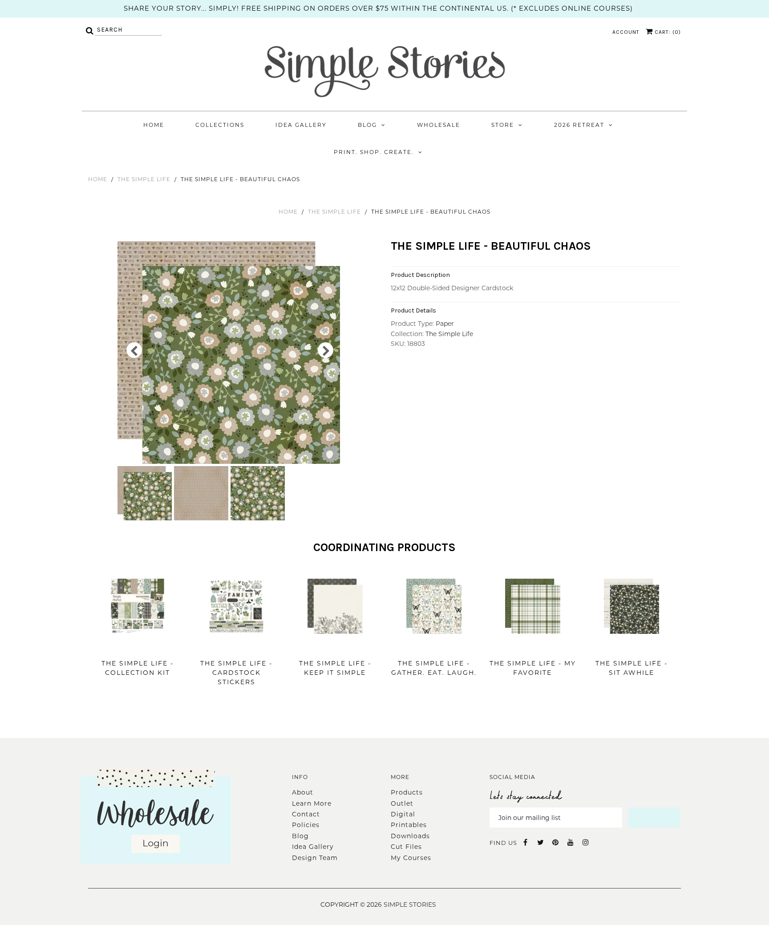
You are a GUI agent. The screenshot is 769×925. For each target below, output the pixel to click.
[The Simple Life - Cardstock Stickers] (236, 647)
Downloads (410, 836)
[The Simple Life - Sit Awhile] (631, 647)
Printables (409, 825)
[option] (229, 352)
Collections (219, 125)
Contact (306, 814)
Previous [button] (134, 350)
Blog (367, 125)
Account (625, 32)
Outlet (402, 803)
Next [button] (325, 350)
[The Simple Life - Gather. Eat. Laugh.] (434, 647)
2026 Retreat (579, 125)
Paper (445, 324)
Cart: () (667, 32)
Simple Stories (410, 905)
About (302, 792)
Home (153, 125)
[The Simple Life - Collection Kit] (137, 647)
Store (502, 125)
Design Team (315, 858)
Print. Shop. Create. (374, 152)
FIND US (503, 842)
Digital (403, 814)
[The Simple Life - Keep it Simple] (335, 647)
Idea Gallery (301, 125)
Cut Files (406, 847)
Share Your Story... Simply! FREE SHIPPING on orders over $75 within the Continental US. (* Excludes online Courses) (378, 8)
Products (407, 792)
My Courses (411, 858)
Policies (306, 825)
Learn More (312, 803)
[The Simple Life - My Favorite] (533, 647)
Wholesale (438, 125)
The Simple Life (143, 179)
